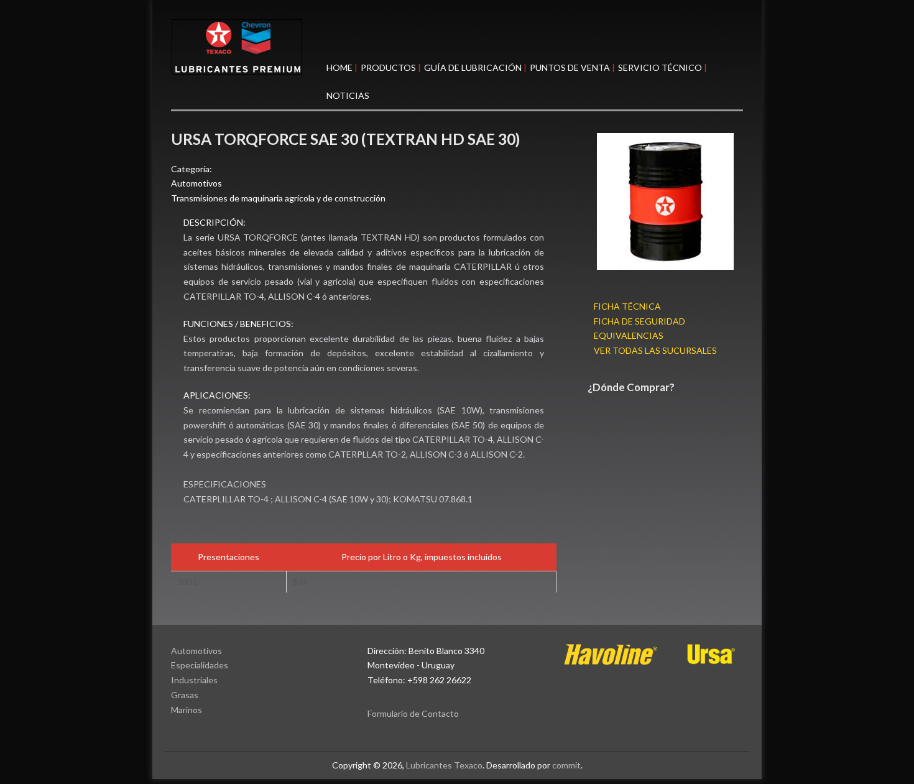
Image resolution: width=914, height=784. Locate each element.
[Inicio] (457, 47)
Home (339, 67)
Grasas (184, 694)
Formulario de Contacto (413, 713)
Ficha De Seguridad (639, 321)
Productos (388, 67)
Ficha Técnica (627, 306)
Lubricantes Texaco (444, 765)
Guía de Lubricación (473, 67)
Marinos (186, 709)
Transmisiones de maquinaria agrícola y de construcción (278, 198)
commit (566, 765)
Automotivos (196, 183)
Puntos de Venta (570, 67)
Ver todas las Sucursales (655, 350)
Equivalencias (628, 335)
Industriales (194, 680)
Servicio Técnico (660, 67)
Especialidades (199, 665)
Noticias (347, 95)
